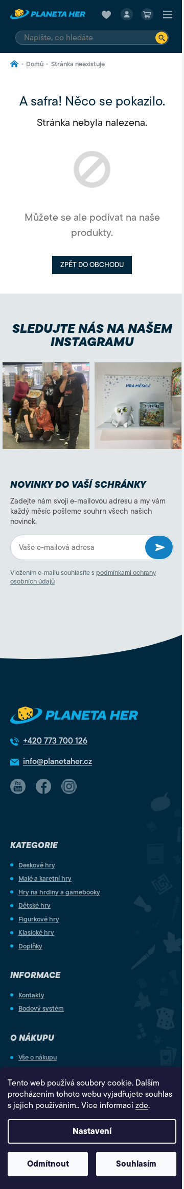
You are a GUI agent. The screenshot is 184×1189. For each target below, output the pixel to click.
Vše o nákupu (37, 1057)
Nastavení (92, 1131)
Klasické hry (36, 932)
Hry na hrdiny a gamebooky (59, 892)
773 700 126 (55, 741)
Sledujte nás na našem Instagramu (92, 335)
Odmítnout (48, 1164)
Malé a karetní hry (45, 878)
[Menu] (168, 14)
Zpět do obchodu (92, 265)
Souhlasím (136, 1164)
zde (141, 1105)
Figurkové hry (38, 919)
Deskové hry (36, 865)
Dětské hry (34, 905)
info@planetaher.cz (57, 761)
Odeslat (159, 547)
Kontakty (31, 995)
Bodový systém (41, 1008)
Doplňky (30, 946)
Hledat (161, 38)
